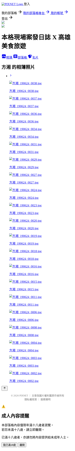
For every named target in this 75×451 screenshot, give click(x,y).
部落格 (23, 57)
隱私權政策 (30, 399)
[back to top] (5, 388)
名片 (35, 57)
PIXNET (23, 395)
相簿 (9, 57)
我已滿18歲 (9, 445)
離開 (22, 445)
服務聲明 (46, 399)
